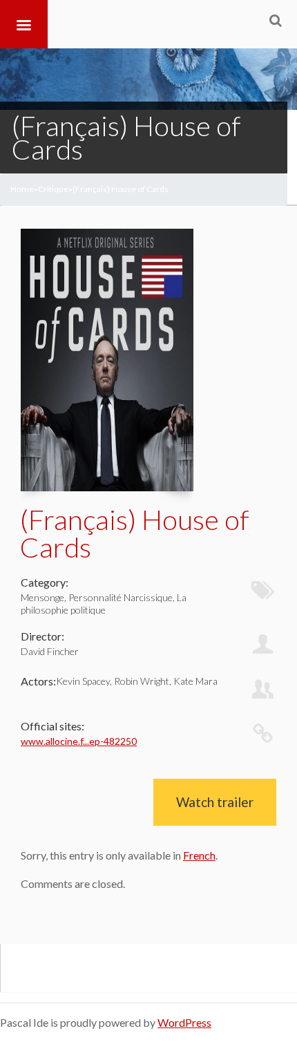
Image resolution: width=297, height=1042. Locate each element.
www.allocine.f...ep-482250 (79, 741)
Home (22, 189)
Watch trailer (214, 802)
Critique (53, 189)
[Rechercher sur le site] (276, 20)
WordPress (184, 1022)
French (199, 855)
